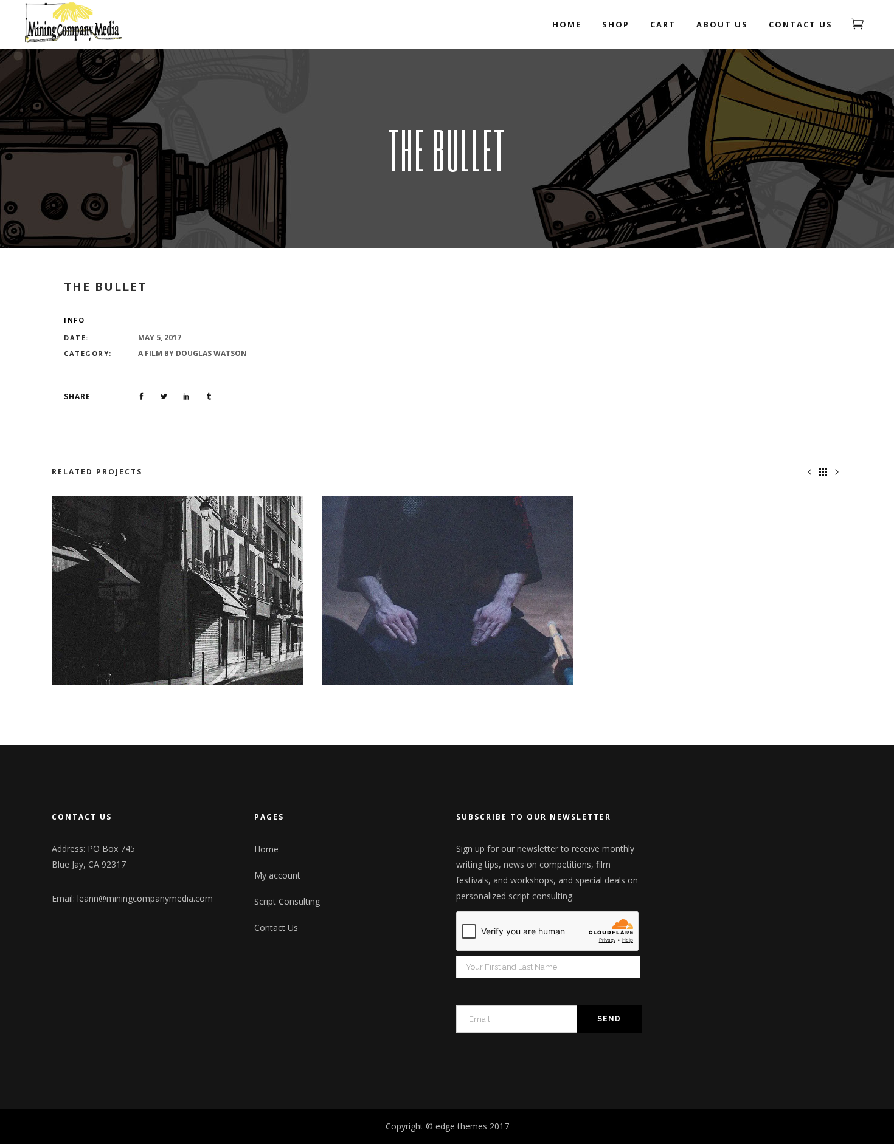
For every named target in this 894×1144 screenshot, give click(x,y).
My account (277, 875)
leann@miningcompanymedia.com (145, 898)
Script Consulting (287, 901)
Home (266, 849)
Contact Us (276, 927)
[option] (178, 590)
